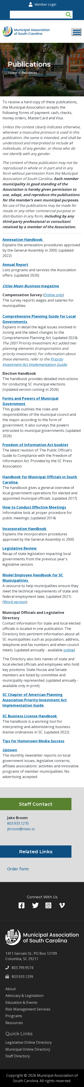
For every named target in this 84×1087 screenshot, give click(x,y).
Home (12, 72)
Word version (15, 601)
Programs (13, 1015)
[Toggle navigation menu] (76, 32)
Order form (18, 869)
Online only (53, 294)
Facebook (22, 905)
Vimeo (62, 905)
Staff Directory (17, 1056)
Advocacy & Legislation (24, 995)
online (68, 650)
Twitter (35, 905)
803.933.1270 (18, 823)
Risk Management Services (27, 1009)
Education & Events (21, 1002)
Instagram (48, 905)
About (10, 988)
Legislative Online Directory (28, 1042)
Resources (29, 72)
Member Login (45, 4)
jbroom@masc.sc (21, 828)
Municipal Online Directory (27, 1049)
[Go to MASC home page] (26, 29)
